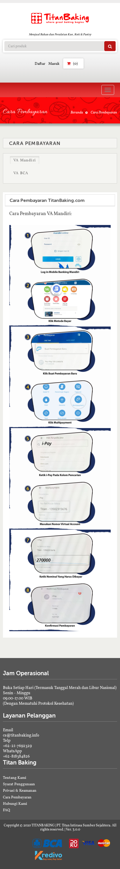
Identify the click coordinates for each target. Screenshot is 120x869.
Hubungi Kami (15, 803)
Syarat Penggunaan (19, 784)
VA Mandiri (24, 160)
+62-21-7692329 (17, 745)
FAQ (6, 810)
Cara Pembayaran (17, 797)
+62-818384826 (16, 756)
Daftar (40, 63)
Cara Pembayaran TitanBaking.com (47, 200)
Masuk (53, 63)
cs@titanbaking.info (21, 735)
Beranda (76, 112)
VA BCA (20, 173)
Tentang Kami (14, 777)
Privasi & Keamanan (19, 790)
